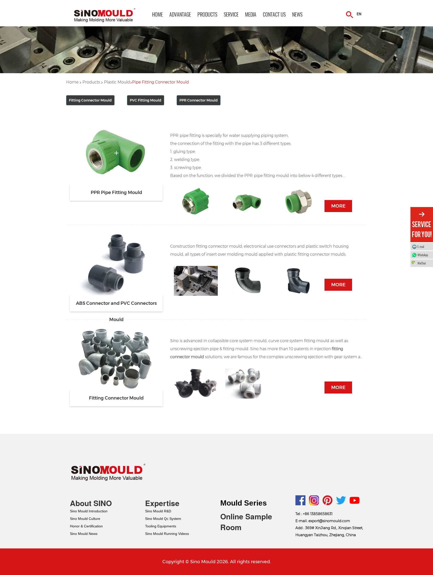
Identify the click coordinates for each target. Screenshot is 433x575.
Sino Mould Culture (85, 519)
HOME (157, 14)
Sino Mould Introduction (88, 511)
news (297, 14)
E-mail (420, 246)
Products (91, 82)
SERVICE (231, 14)
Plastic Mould (117, 82)
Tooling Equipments (160, 526)
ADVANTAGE (180, 14)
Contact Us (274, 14)
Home (72, 82)
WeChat (421, 263)
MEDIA (250, 14)
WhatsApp (422, 255)
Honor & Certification (86, 526)
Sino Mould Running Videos (167, 534)
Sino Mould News (83, 534)
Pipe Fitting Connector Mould (160, 82)
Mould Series (243, 503)
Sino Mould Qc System (163, 519)
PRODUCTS (207, 14)
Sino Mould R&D (158, 511)
